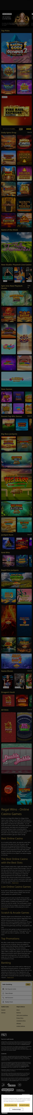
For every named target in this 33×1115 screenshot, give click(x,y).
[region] (17, 1104)
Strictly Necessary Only (11, 1105)
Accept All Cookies (24, 1105)
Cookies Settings (16, 1109)
